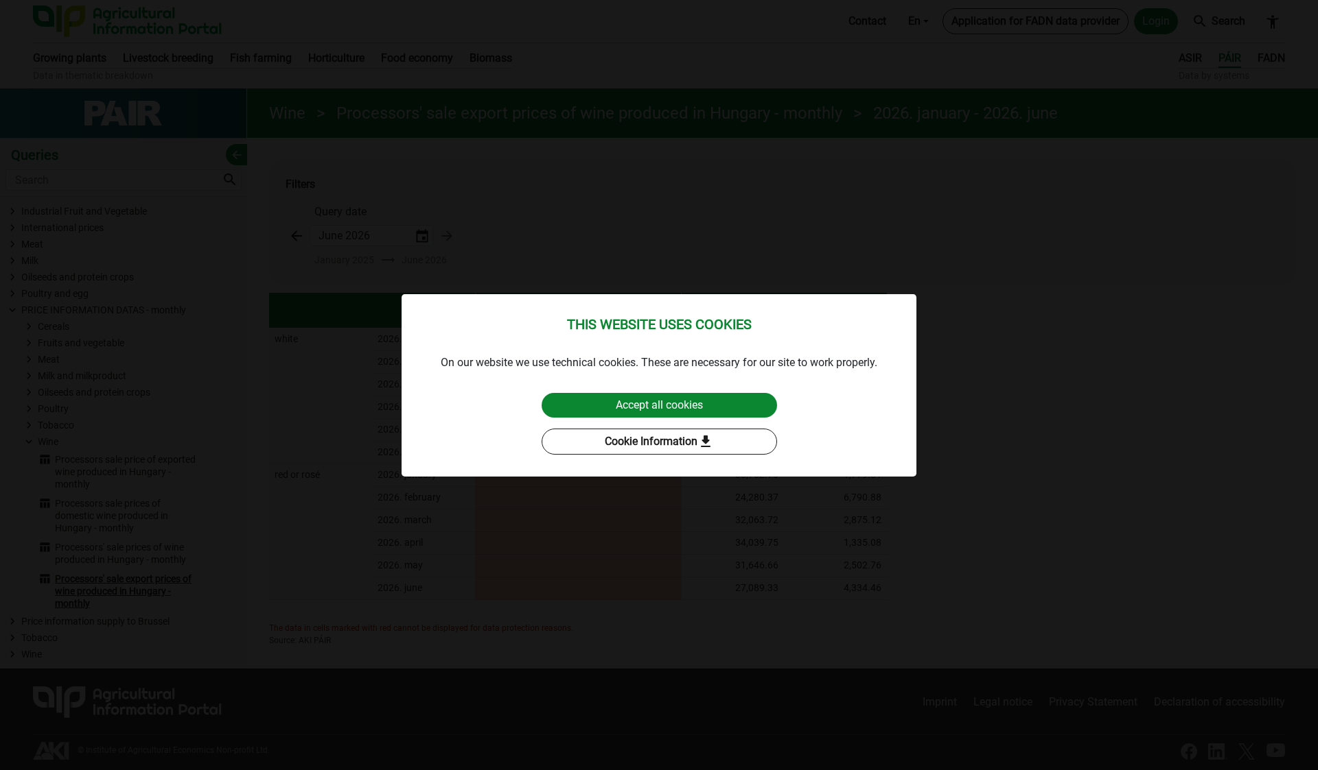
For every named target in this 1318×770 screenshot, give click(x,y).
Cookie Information (659, 441)
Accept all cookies (659, 404)
